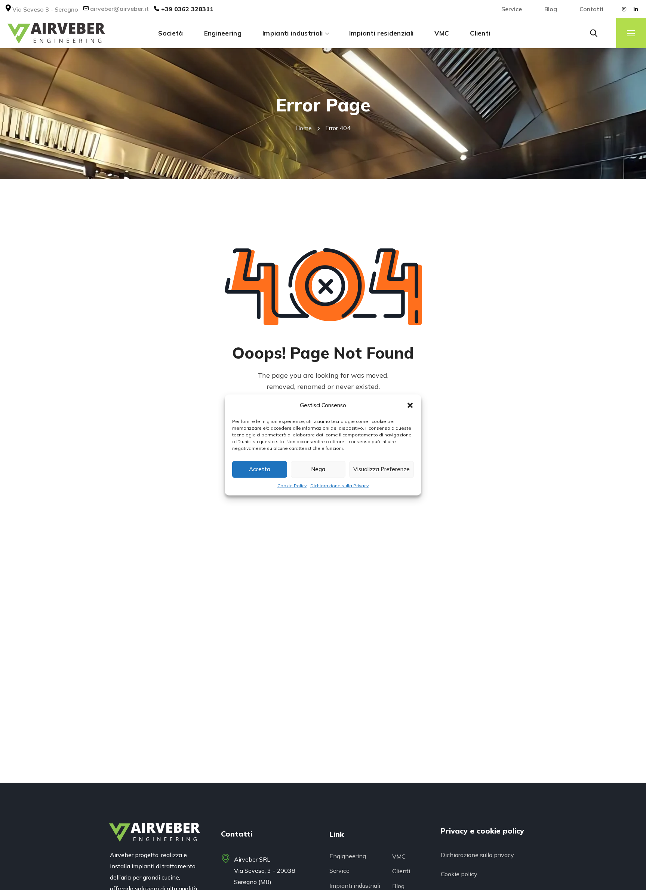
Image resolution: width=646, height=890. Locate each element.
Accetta (259, 469)
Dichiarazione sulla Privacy (339, 485)
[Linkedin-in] (635, 9)
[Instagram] (624, 9)
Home (303, 128)
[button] (410, 405)
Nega (318, 469)
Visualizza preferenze (381, 469)
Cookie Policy (292, 485)
